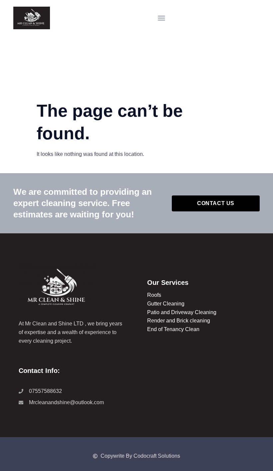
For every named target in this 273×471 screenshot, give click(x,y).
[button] (161, 18)
